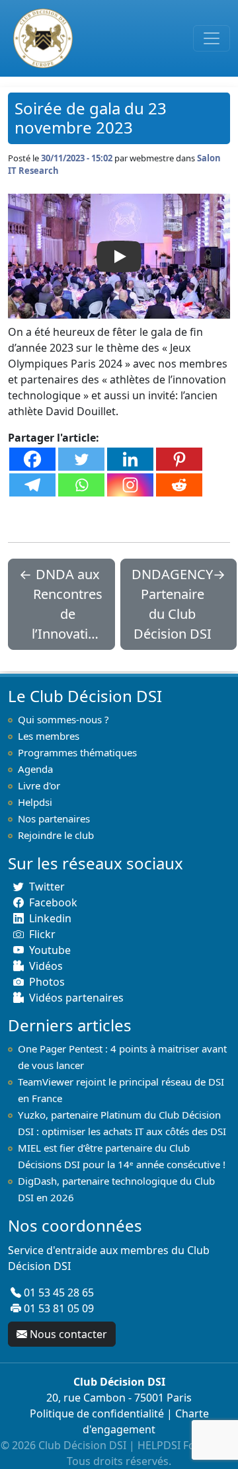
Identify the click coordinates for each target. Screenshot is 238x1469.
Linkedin (50, 918)
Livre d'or (39, 785)
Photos (47, 981)
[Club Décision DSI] (40, 38)
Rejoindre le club (56, 835)
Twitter (47, 886)
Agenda (35, 768)
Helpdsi (35, 802)
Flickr (42, 934)
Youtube (50, 950)
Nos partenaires (54, 818)
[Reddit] (179, 484)
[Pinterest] (179, 459)
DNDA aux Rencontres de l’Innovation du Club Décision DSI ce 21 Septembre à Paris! (68, 604)
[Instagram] (130, 484)
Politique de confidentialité (97, 1413)
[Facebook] (32, 459)
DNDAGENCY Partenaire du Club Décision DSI (172, 604)
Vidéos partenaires (76, 997)
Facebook (53, 902)
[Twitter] (81, 459)
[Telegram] (32, 484)
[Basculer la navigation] (211, 38)
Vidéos (46, 966)
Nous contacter (68, 1334)
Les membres (48, 735)
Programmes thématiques (77, 752)
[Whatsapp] (81, 484)
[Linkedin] (130, 459)
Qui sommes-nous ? (63, 719)
